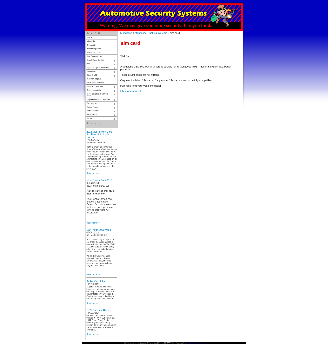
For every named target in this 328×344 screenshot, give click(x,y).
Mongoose (91, 71)
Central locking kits (94, 86)
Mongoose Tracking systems (151, 33)
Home (89, 37)
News (89, 118)
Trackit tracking (93, 103)
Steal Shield (91, 75)
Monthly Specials (94, 49)
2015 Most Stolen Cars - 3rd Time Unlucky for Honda (100, 134)
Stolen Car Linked (96, 281)
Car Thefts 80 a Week (98, 229)
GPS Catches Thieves (99, 310)
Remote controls (93, 90)
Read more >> (93, 173)
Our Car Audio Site (94, 56)
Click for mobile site (131, 91)
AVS (88, 64)
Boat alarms (91, 114)
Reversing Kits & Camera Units (97, 95)
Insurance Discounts (95, 83)
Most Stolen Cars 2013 (99, 180)
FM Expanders (92, 111)
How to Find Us (93, 52)
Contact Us (92, 45)
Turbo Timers (92, 107)
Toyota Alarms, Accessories (98, 99)
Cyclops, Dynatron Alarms (97, 67)
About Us (91, 41)
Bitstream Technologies (195, 343)
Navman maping (94, 79)
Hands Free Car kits (95, 60)
